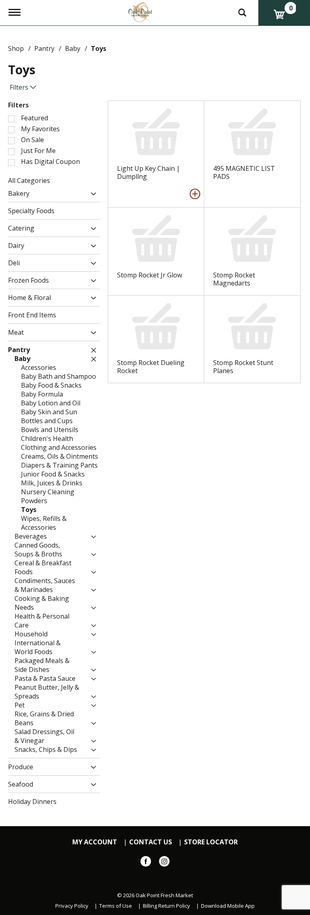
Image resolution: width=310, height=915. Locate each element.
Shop (16, 48)
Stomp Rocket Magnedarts (234, 279)
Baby (72, 48)
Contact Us (150, 842)
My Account (94, 842)
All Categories (29, 180)
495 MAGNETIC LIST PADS (244, 172)
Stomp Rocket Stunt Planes (243, 366)
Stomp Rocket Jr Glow (149, 275)
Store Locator (211, 842)
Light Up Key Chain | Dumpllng (148, 172)
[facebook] (145, 862)
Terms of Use (115, 906)
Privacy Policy (71, 906)
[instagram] (164, 862)
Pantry (44, 48)
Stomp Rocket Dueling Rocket (150, 366)
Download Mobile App (228, 906)
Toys (98, 48)
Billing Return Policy (166, 906)
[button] (91, 194)
